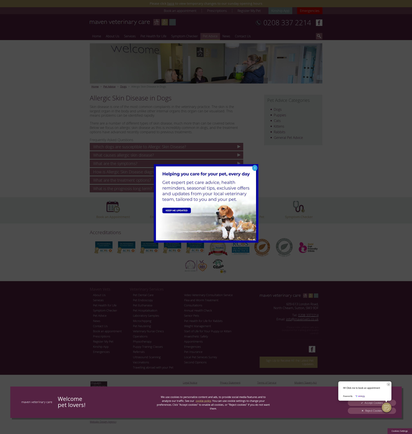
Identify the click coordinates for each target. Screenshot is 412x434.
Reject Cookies (373, 410)
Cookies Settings (400, 430)
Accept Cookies (374, 403)
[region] (206, 402)
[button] (386, 407)
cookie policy (203, 401)
